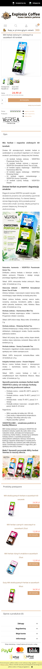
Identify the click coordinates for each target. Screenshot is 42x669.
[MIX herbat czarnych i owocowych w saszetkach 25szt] (11, 538)
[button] (5, 26)
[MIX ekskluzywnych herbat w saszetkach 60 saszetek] (11, 509)
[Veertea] (11, 120)
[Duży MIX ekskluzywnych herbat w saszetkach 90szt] (11, 596)
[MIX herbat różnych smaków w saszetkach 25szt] (11, 567)
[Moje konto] (26, 26)
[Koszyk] (37, 26)
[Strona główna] (21, 14)
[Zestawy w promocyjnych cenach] (21, 30)
